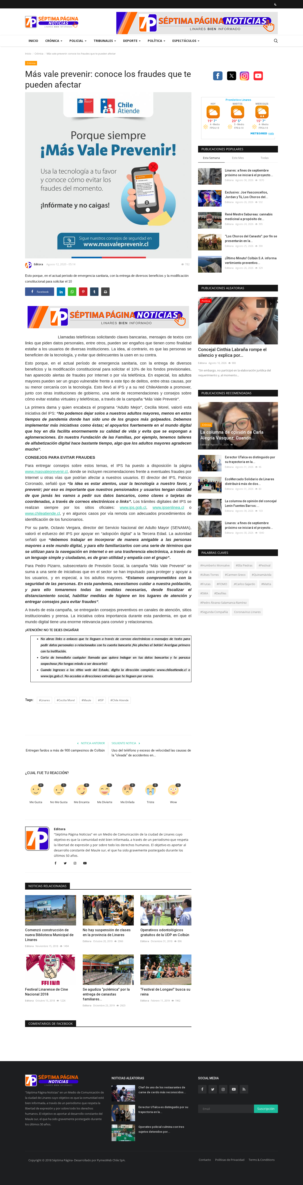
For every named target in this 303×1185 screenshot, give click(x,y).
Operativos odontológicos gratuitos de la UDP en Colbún (164, 932)
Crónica (39, 53)
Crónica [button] (52, 41)
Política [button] (155, 41)
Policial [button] (76, 41)
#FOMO (222, 584)
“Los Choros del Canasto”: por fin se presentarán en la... (251, 238)
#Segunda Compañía (214, 612)
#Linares (44, 700)
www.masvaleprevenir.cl (46, 471)
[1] (275, 4)
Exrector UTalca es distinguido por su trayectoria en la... (250, 459)
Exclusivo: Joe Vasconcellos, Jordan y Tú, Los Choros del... (246, 195)
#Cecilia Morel (66, 700)
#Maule (86, 700)
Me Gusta (36, 802)
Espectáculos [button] (184, 41)
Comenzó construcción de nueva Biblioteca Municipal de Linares (49, 935)
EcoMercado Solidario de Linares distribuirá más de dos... (249, 481)
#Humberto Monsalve (215, 565)
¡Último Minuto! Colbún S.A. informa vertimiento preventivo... (251, 260)
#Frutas (205, 584)
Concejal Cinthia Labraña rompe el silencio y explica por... (232, 352)
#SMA (204, 593)
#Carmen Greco (235, 575)
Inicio (33, 41)
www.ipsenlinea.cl (168, 507)
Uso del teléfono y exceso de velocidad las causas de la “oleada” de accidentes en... (151, 752)
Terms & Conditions (262, 1160)
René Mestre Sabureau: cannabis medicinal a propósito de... (249, 217)
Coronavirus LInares (247, 612)
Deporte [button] (130, 41)
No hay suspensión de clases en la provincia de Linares (107, 932)
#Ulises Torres (209, 575)
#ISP (101, 700)
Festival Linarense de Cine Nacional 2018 (46, 991)
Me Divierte (104, 802)
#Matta (266, 584)
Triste (150, 802)
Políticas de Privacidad (229, 1160)
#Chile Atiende (119, 700)
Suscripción (266, 1109)
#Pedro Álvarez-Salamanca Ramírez (223, 603)
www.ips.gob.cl (133, 507)
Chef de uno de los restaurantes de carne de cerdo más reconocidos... (162, 1090)
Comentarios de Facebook (50, 1023)
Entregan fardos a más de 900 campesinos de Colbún (65, 750)
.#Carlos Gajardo (244, 584)
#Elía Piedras (244, 565)
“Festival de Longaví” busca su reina (165, 991)
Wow (173, 802)
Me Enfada (127, 802)
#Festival (264, 565)
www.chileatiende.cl (42, 513)
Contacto (205, 1160)
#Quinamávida (261, 575)
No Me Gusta (58, 802)
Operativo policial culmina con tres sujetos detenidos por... (161, 1129)
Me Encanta (81, 802)
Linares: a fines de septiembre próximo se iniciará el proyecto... (249, 173)
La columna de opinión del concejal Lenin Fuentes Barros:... (251, 503)
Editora (38, 264)
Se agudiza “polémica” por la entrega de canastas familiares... (106, 994)
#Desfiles (220, 593)
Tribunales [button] (104, 41)
